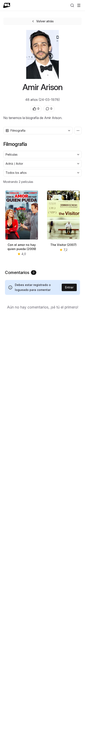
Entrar (69, 287)
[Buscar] (72, 5)
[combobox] (38, 130)
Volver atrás (45, 21)
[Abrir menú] (79, 5)
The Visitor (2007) (63, 244)
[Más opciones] (78, 130)
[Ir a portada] (6, 5)
